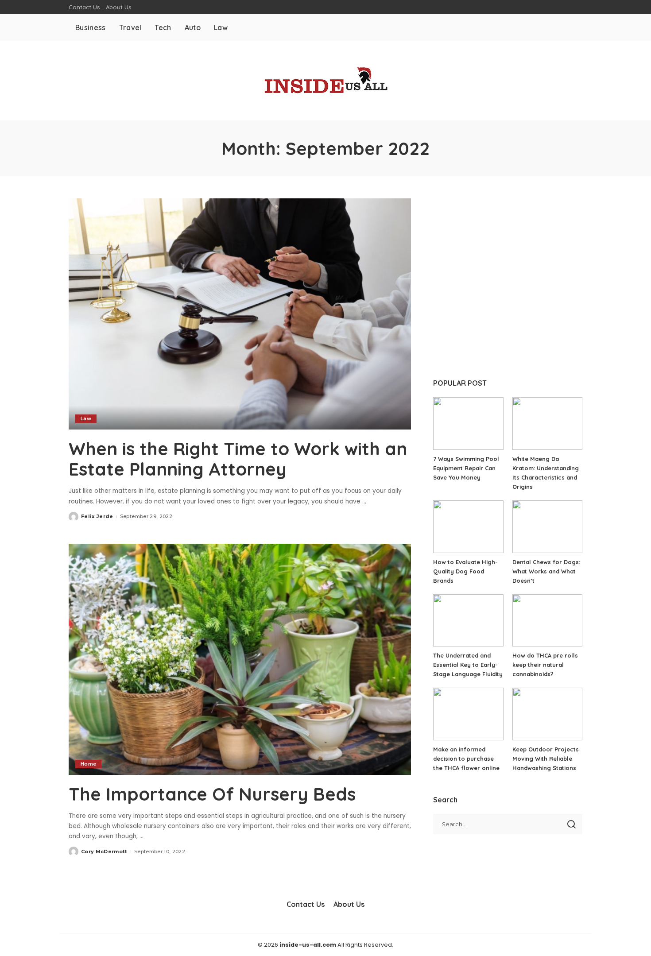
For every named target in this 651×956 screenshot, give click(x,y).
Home (88, 764)
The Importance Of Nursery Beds (212, 794)
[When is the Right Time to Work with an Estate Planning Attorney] (240, 314)
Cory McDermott (104, 851)
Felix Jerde (97, 516)
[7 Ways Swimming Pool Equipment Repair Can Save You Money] (468, 423)
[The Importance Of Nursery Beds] (240, 659)
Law (86, 418)
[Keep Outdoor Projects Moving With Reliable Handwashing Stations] (547, 714)
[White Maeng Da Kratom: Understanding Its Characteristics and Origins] (547, 423)
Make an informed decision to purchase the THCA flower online (466, 758)
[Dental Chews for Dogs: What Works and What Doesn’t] (547, 526)
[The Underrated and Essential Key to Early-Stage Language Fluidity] (468, 620)
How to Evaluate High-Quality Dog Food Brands (465, 571)
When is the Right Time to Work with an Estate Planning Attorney (238, 458)
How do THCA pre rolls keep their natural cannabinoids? (545, 664)
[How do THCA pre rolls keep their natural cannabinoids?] (547, 620)
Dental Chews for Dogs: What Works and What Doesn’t (546, 571)
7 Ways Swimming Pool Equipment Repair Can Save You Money (466, 468)
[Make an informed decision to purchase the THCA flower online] (468, 714)
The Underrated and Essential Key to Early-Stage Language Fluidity (468, 664)
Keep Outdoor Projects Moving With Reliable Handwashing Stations (545, 758)
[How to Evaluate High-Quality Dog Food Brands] (468, 526)
